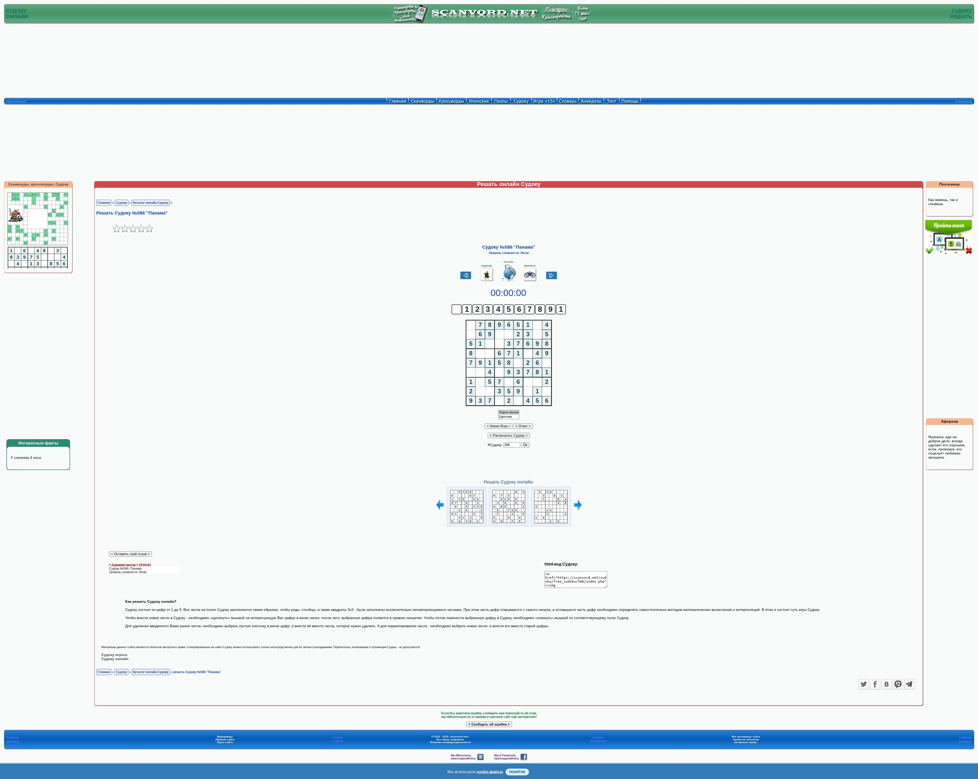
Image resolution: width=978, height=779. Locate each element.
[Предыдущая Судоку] (465, 279)
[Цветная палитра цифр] (508, 417)
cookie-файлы (490, 772)
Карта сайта (225, 742)
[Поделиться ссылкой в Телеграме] (909, 684)
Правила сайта (225, 739)
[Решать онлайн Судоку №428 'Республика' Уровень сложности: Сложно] (467, 524)
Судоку (121, 203)
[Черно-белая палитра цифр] (508, 412)
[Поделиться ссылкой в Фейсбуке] (875, 684)
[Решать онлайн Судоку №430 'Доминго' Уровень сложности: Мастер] (551, 524)
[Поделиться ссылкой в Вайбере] (898, 684)
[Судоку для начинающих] (530, 281)
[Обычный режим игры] (509, 281)
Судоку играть (114, 655)
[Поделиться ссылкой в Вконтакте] (886, 684)
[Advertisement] (489, 59)
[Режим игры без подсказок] (487, 281)
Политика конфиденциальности (450, 742)
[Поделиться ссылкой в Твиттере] (864, 684)
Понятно (517, 772)
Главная (104, 203)
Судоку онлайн (114, 659)
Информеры (225, 736)
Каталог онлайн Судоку (151, 203)
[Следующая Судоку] (551, 279)
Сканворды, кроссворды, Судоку (38, 184)
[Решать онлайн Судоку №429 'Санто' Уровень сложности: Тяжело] (509, 524)
